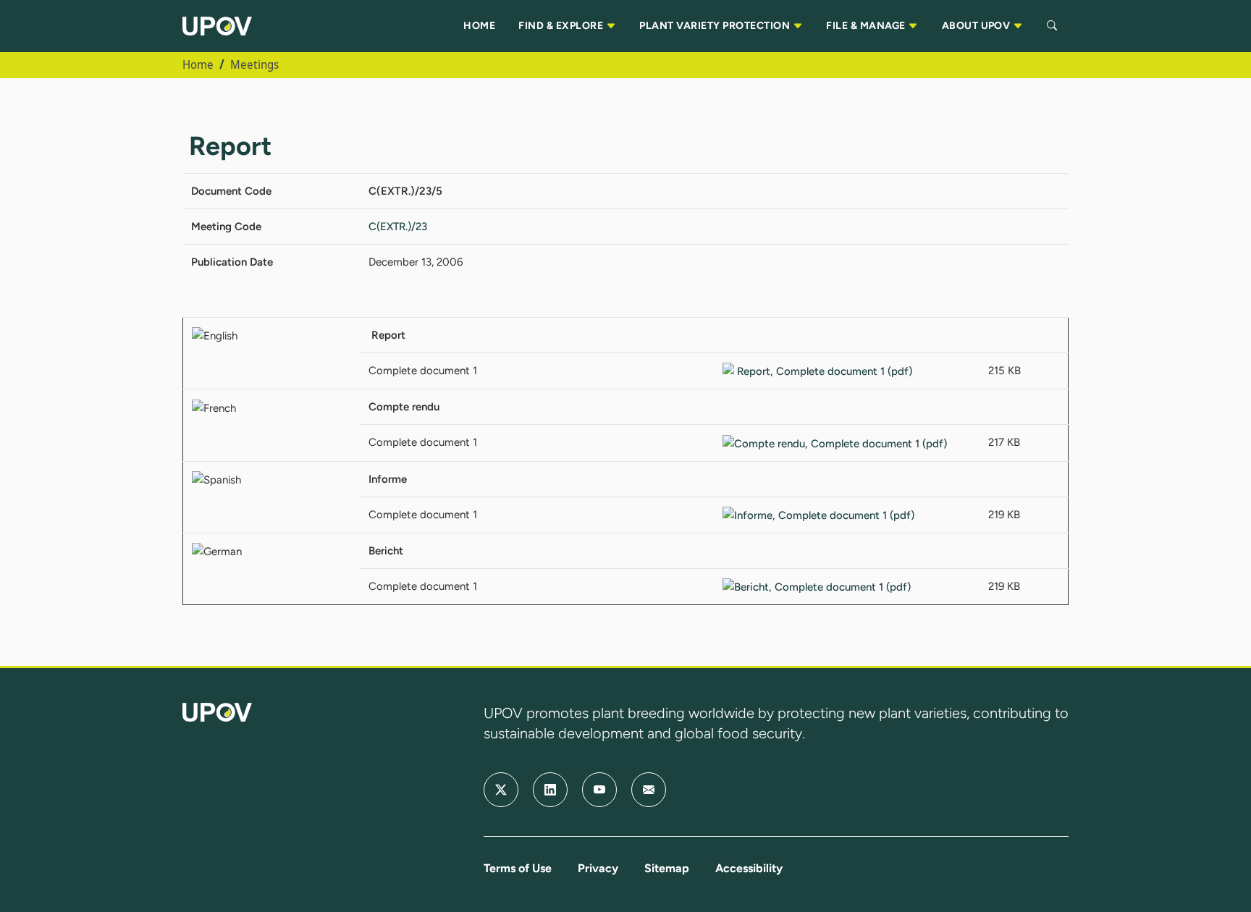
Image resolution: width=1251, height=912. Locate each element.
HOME (479, 26)
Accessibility (749, 868)
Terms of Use (518, 868)
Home (198, 64)
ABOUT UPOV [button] (977, 26)
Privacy (598, 868)
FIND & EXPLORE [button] (561, 26)
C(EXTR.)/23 (397, 226)
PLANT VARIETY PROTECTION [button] (715, 26)
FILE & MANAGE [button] (867, 26)
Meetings (254, 64)
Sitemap (666, 868)
